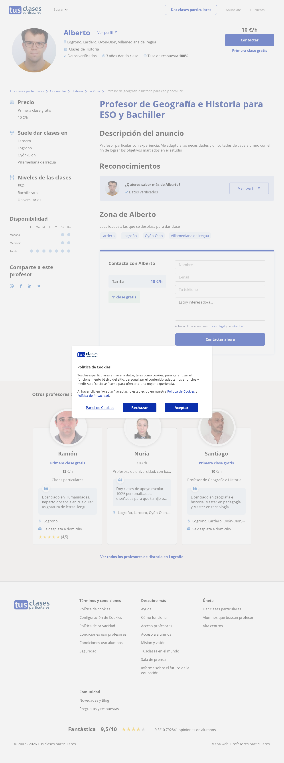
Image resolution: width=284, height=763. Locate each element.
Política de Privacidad (93, 395)
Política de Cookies (181, 391)
